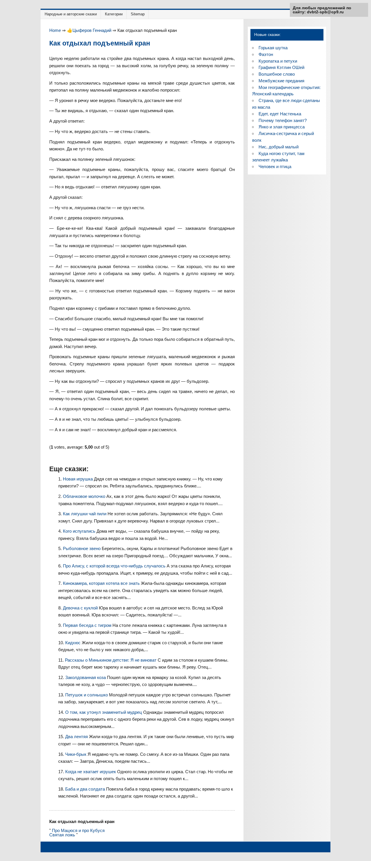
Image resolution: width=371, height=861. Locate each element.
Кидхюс (73, 642)
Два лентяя (77, 736)
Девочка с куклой (81, 607)
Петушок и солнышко (87, 694)
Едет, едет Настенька (280, 113)
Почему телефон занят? (283, 120)
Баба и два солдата (85, 789)
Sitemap (138, 14)
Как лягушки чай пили (85, 513)
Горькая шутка (273, 47)
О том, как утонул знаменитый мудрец (104, 712)
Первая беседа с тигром (87, 625)
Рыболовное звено (82, 548)
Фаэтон (266, 54)
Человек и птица (275, 166)
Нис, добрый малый (279, 146)
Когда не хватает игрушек (91, 771)
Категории (114, 14)
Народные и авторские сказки (71, 14)
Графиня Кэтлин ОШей (281, 67)
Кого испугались (80, 531)
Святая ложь (62, 834)
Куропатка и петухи (278, 61)
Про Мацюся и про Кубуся (78, 830)
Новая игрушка (78, 478)
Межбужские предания (281, 80)
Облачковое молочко (84, 496)
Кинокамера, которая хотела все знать (102, 583)
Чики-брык (76, 754)
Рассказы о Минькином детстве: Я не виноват (111, 660)
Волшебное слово (277, 74)
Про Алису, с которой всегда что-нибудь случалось (115, 565)
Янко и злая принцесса (282, 126)
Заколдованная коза (86, 677)
